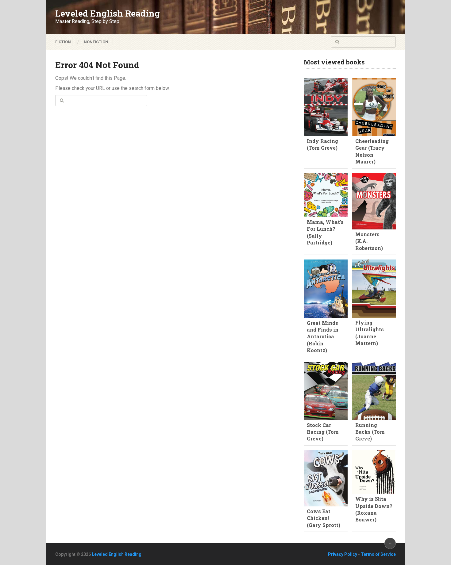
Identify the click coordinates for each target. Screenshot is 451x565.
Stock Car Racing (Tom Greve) (323, 432)
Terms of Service (378, 554)
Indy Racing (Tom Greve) (322, 144)
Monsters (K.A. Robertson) (369, 241)
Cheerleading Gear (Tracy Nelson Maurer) (372, 151)
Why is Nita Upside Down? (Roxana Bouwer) (373, 509)
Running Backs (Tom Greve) (370, 432)
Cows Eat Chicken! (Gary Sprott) (323, 518)
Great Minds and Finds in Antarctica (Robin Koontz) (322, 337)
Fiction (63, 42)
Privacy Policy (342, 554)
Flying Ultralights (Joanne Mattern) (369, 332)
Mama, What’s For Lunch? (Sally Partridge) (325, 232)
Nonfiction (96, 42)
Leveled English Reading (107, 13)
